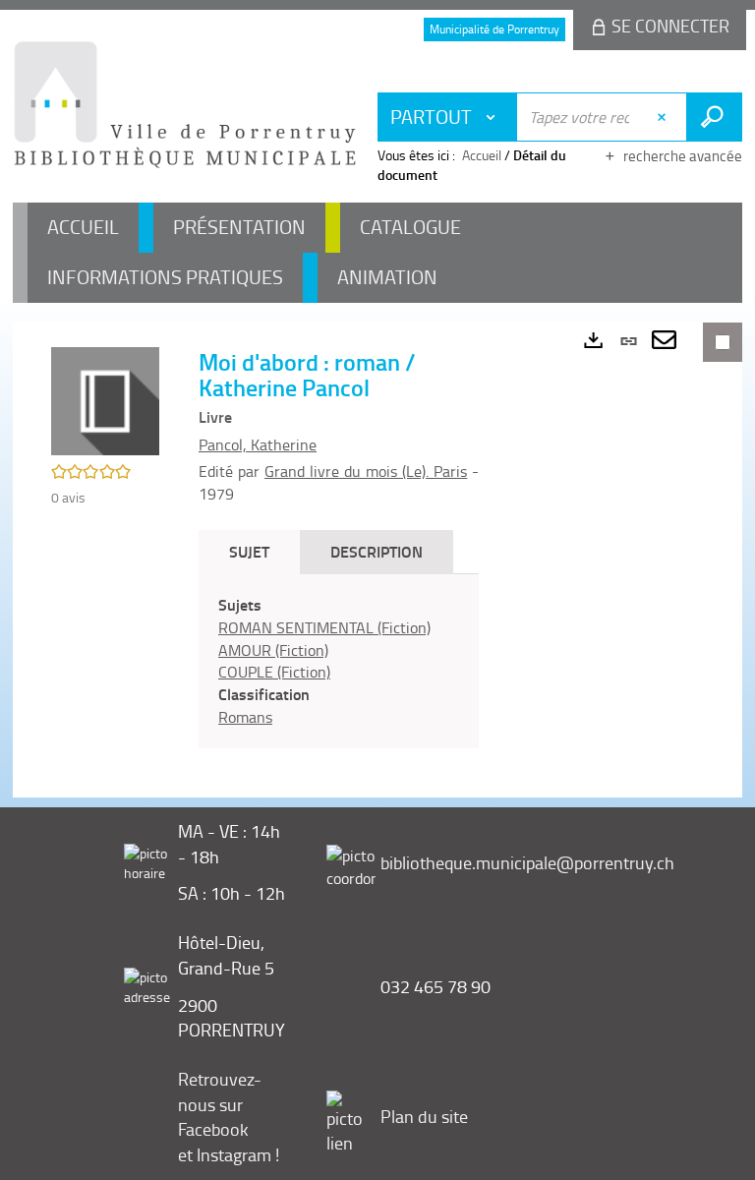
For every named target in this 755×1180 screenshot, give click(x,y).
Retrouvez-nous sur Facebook (219, 1104)
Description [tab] (376, 551)
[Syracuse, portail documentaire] (185, 104)
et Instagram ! (228, 1154)
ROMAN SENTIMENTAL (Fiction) (324, 627)
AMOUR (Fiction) (273, 650)
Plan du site (424, 1116)
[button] (105, 398)
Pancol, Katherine (258, 444)
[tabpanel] (338, 661)
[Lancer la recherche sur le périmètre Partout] (714, 117)
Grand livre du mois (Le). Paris (365, 471)
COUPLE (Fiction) (274, 671)
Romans (245, 717)
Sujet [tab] (249, 551)
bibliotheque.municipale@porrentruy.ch (527, 862)
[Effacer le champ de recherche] (664, 117)
